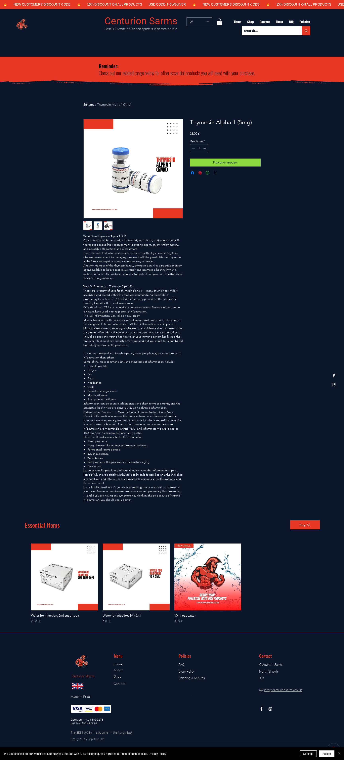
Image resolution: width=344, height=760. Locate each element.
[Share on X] (215, 172)
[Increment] (205, 148)
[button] (219, 22)
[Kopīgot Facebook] (192, 172)
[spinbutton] (199, 148)
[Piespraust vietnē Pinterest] (200, 172)
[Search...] (306, 30)
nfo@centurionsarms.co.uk (283, 690)
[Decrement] (193, 148)
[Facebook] (333, 375)
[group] (172, 583)
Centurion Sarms (141, 21)
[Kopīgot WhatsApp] (207, 172)
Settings (308, 754)
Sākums (88, 104)
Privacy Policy (157, 754)
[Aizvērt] (339, 753)
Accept (326, 754)
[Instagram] (333, 384)
